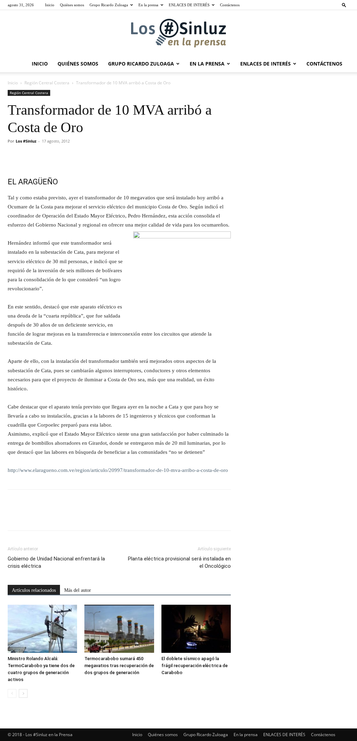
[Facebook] (15, 157)
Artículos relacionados (34, 590)
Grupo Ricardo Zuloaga (109, 5)
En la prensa (148, 5)
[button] (344, 4)
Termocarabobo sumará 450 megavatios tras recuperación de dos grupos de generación (119, 665)
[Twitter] (31, 157)
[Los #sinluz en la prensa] (178, 33)
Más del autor (77, 590)
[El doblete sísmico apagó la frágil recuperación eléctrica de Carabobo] (196, 628)
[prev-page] (12, 693)
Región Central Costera (46, 83)
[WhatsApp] (63, 157)
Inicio (49, 5)
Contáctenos (230, 5)
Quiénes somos (72, 5)
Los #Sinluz (26, 141)
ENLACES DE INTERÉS (189, 5)
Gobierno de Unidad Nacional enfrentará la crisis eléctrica (56, 562)
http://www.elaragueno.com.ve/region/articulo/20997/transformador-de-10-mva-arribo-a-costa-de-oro (118, 470)
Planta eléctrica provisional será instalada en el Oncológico (179, 562)
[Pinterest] (47, 157)
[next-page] (23, 693)
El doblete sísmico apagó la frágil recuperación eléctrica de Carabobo (194, 665)
